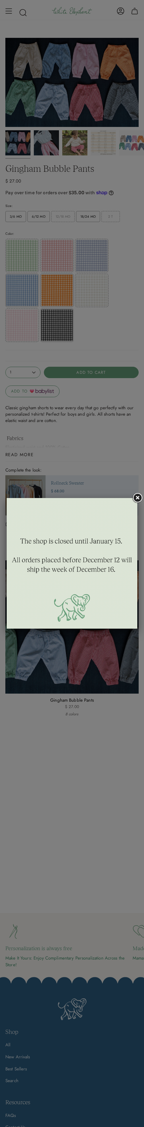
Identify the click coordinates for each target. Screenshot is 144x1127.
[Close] (137, 498)
